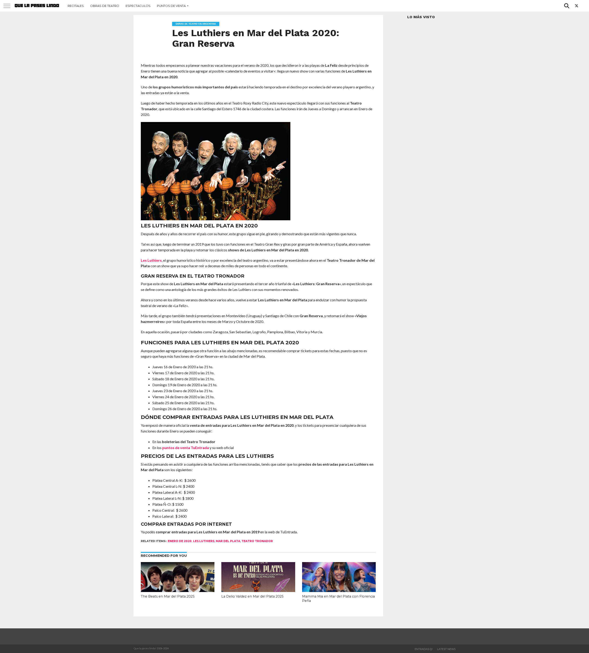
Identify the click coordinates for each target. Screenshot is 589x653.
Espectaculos (138, 6)
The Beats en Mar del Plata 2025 (167, 596)
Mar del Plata (228, 541)
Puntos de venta (171, 6)
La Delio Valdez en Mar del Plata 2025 (252, 596)
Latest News (446, 649)
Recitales (76, 6)
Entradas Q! (424, 649)
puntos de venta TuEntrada (185, 447)
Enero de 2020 (180, 541)
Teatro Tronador (257, 541)
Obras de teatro (104, 6)
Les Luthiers (151, 260)
